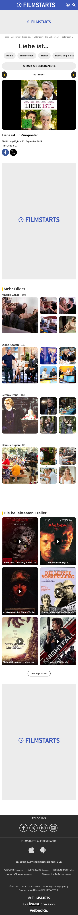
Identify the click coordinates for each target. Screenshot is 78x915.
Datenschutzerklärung (30, 890)
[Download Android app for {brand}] (44, 849)
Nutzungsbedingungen (54, 886)
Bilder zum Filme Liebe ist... (46, 37)
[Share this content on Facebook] (5, 152)
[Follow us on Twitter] (34, 828)
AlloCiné (9, 869)
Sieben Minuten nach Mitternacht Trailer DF (20, 662)
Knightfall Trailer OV (58, 662)
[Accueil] (36, 5)
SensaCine (34, 869)
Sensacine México (53, 874)
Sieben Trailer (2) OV (58, 562)
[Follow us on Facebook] (24, 828)
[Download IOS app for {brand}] (33, 849)
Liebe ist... (26, 37)
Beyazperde (60, 869)
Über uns (14, 886)
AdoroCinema (15, 874)
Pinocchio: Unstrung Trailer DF (20, 562)
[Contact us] (54, 828)
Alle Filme (15, 37)
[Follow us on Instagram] (44, 828)
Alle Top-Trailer (39, 673)
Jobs (24, 886)
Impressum (34, 886)
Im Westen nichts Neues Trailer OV (20, 612)
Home (6, 37)
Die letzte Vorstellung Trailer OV (58, 612)
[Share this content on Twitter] (13, 152)
